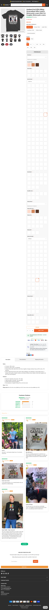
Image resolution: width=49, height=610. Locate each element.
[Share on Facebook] (27, 355)
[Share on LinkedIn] (31, 355)
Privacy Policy (21, 605)
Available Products (31, 24)
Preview (37, 327)
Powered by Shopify (24, 607)
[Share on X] (29, 355)
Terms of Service (15, 605)
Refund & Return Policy (37, 605)
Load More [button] (24, 544)
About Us (9, 605)
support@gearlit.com (7, 588)
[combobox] (26, 4)
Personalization (23, 359)
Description (8, 359)
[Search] (43, 4)
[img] (4, 417)
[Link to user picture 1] (12, 435)
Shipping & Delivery (28, 605)
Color (27, 36)
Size (27, 42)
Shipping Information (39, 359)
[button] (29, 17)
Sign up (35, 561)
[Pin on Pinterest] (32, 355)
